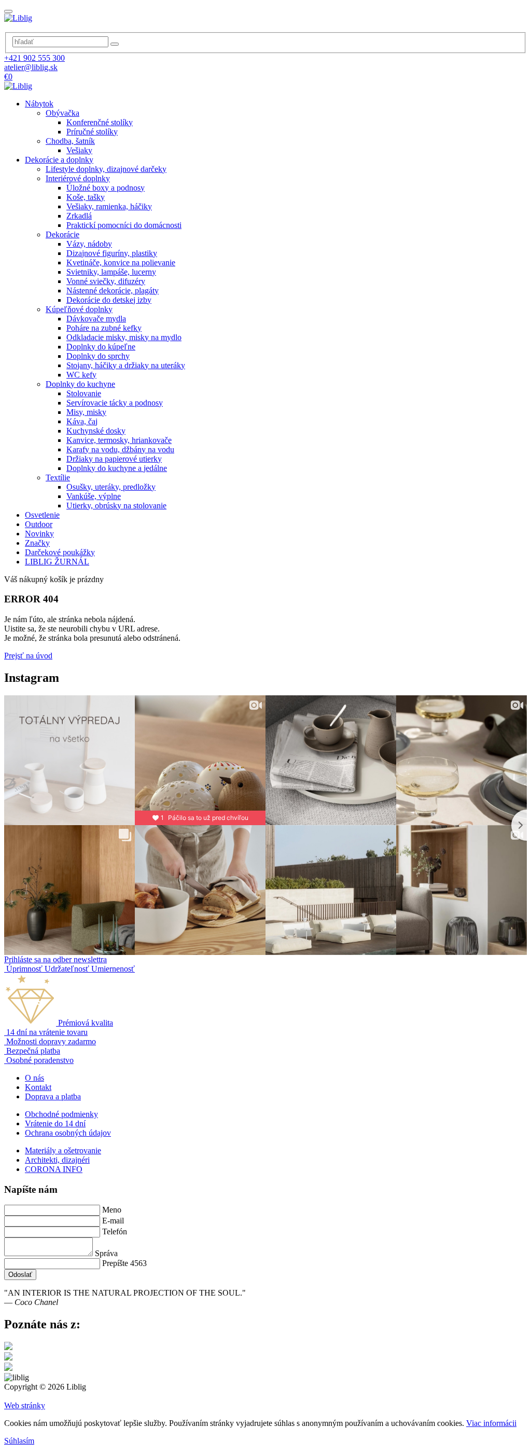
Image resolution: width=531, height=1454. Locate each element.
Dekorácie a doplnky (59, 159)
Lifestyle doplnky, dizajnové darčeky (106, 169)
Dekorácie (62, 234)
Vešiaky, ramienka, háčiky (109, 206)
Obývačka (62, 113)
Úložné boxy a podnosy (105, 187)
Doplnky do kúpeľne (100, 346)
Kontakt (38, 1087)
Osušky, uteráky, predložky (111, 486)
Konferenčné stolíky (99, 122)
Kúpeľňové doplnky (79, 309)
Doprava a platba (53, 1096)
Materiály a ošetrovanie (63, 1150)
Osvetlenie (42, 514)
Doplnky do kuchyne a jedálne (116, 468)
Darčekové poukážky (60, 552)
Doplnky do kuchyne (80, 384)
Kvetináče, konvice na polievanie (120, 262)
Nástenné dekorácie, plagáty (112, 290)
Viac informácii (491, 1423)
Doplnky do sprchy (98, 356)
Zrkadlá (79, 215)
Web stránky (24, 1405)
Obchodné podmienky (61, 1114)
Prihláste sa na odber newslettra (55, 959)
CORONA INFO (53, 1169)
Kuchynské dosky (95, 430)
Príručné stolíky (92, 131)
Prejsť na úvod (28, 655)
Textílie (58, 477)
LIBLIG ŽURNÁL (57, 561)
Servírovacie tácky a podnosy (114, 402)
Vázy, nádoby (89, 243)
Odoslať (20, 1274)
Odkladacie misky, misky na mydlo (123, 337)
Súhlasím (19, 1440)
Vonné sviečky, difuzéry (105, 281)
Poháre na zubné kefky (104, 328)
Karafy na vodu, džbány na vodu (120, 449)
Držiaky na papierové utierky (114, 458)
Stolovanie (83, 393)
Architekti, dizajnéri (57, 1159)
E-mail (113, 1220)
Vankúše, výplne (93, 496)
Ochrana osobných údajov (68, 1132)
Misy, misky (86, 412)
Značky (37, 542)
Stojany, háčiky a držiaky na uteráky (125, 365)
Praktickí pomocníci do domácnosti (123, 225)
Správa (106, 1253)
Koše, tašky (85, 197)
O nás (34, 1077)
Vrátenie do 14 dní (55, 1123)
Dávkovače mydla (96, 318)
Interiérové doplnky (78, 178)
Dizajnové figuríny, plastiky (111, 253)
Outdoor (38, 524)
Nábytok (39, 103)
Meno (111, 1209)
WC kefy (81, 374)
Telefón (114, 1231)
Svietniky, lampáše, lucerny (111, 271)
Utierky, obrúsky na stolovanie (116, 505)
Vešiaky (79, 150)
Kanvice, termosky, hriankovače (119, 440)
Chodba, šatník (70, 141)
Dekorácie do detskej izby (108, 299)
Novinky (39, 533)
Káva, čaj (81, 421)
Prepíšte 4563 (124, 1263)
